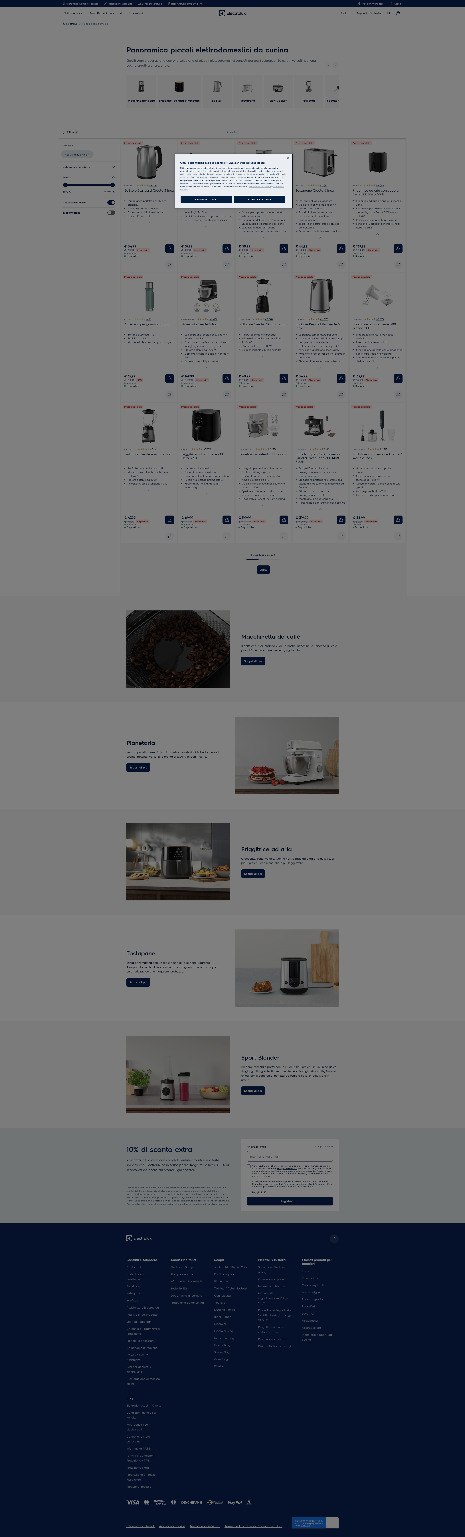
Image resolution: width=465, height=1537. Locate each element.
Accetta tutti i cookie (259, 199)
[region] (234, 181)
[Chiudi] (288, 158)
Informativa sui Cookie (260, 186)
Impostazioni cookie (206, 199)
